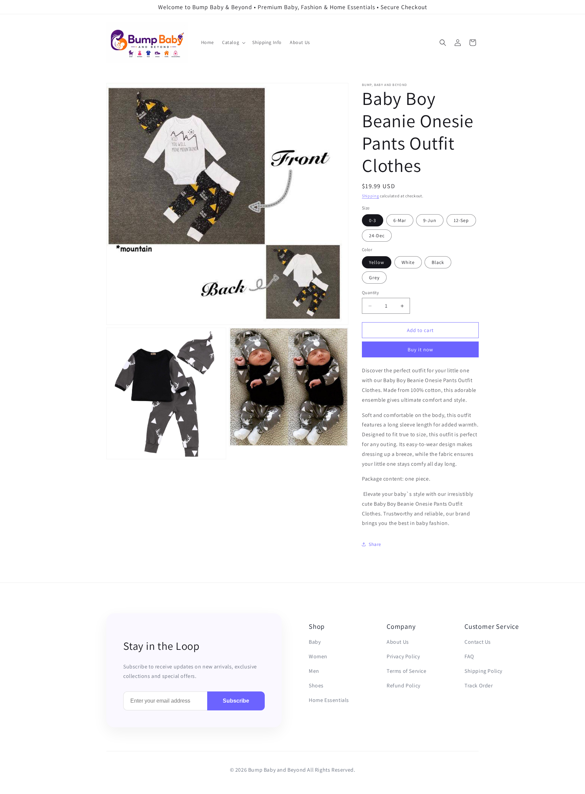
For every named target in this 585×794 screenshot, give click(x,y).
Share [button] (375, 544)
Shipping (370, 195)
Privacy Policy (403, 656)
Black (438, 262)
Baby (315, 641)
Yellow (376, 262)
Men (314, 671)
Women (318, 656)
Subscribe (236, 701)
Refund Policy (403, 685)
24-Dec (377, 236)
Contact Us (477, 641)
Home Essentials (329, 700)
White (408, 262)
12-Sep (461, 220)
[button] (233, 43)
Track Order (478, 685)
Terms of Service (407, 671)
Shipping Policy (483, 671)
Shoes (316, 685)
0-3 (372, 220)
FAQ (469, 656)
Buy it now (420, 349)
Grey (374, 277)
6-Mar (399, 220)
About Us (398, 641)
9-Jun (429, 220)
